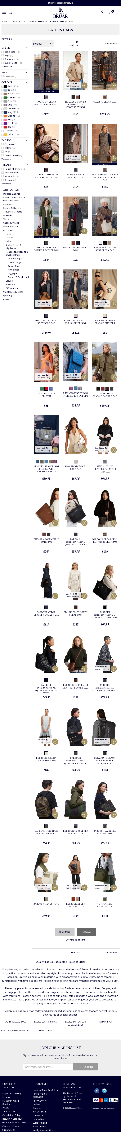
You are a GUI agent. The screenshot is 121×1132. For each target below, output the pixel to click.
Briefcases (11, 59)
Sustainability (8, 1129)
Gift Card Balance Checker (14, 1122)
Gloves (9, 280)
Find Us (36, 1104)
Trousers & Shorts (12, 211)
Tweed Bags (14, 262)
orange (13, 115)
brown (13, 93)
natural (13, 108)
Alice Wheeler (14, 172)
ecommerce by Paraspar (103, 1108)
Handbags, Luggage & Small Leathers (17, 253)
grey (11, 100)
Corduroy (10, 144)
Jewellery (10, 284)
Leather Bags (15, 258)
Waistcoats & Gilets (13, 291)
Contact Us (38, 1115)
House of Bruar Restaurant (40, 1095)
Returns (6, 1097)
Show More (64, 931)
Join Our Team (39, 1111)
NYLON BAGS (106, 1021)
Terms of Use (8, 1111)
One (10, 76)
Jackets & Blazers (12, 207)
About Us (37, 1108)
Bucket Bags (13, 62)
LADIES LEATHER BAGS (45, 1021)
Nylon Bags (13, 269)
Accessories (9, 230)
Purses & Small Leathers (20, 277)
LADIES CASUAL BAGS (15, 1021)
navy (13, 112)
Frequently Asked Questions (10, 1102)
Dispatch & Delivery (11, 1093)
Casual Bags (14, 265)
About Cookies (40, 1126)
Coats (6, 299)
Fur (7, 151)
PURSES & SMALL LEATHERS (15, 1030)
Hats (8, 233)
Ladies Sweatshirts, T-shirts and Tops (14, 199)
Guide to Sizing (40, 1122)
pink (11, 119)
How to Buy (38, 1119)
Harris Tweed (13, 155)
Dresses (7, 215)
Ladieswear (10, 189)
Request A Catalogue (12, 1118)
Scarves (10, 237)
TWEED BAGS (45, 1030)
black (13, 86)
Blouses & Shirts (11, 193)
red (11, 126)
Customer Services (9, 1085)
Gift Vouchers (12, 288)
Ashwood (11, 176)
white (12, 130)
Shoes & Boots (10, 226)
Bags (8, 55)
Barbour (10, 179)
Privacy (5, 1107)
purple (12, 123)
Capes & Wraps (11, 222)
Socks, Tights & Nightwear (13, 246)
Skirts (6, 219)
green (13, 97)
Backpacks (12, 51)
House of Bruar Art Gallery (45, 1090)
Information (42, 1084)
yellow (13, 134)
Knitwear (7, 204)
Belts (8, 241)
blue (12, 89)
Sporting (7, 295)
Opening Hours (40, 1100)
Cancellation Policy (11, 1115)
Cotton (10, 147)
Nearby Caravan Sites (43, 1130)
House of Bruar (14, 168)
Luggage (12, 273)
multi (12, 104)
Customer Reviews (11, 1126)
